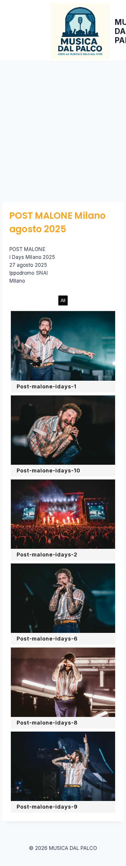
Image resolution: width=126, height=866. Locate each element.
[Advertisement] (63, 126)
